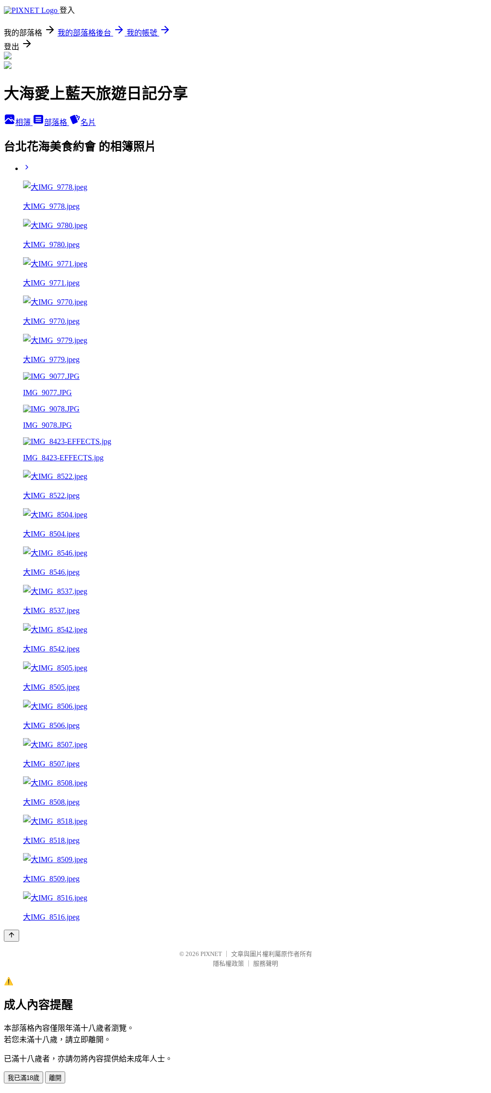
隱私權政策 (228, 963)
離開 (55, 1078)
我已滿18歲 (23, 1078)
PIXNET (211, 953)
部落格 (56, 122)
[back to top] (11, 936)
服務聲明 (265, 963)
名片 (88, 122)
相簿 (24, 122)
